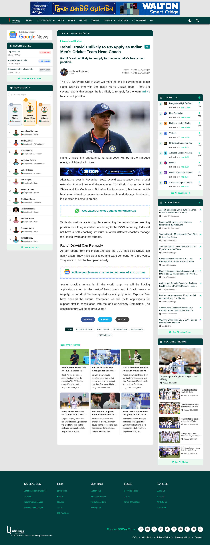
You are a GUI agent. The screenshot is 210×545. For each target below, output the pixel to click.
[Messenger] (180, 529)
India (145, 91)
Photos (83, 20)
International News (98, 502)
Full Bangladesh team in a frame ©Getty (190, 449)
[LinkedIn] (187, 529)
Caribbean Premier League (35, 491)
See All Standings (179, 193)
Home (29, 20)
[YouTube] (147, 529)
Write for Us (162, 502)
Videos (95, 20)
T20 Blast (28, 496)
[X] (160, 529)
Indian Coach (137, 329)
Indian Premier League (33, 502)
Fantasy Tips (96, 507)
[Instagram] (154, 529)
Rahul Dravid (103, 329)
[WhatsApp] (174, 529)
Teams (71, 20)
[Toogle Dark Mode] (190, 20)
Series (60, 507)
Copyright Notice (131, 491)
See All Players (32, 247)
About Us (161, 491)
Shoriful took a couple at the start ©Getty (190, 420)
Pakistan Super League (33, 507)
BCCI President (120, 329)
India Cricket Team (84, 329)
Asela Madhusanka (78, 71)
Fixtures (60, 502)
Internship (161, 507)
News (61, 20)
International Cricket (79, 33)
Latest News (96, 491)
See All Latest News (182, 332)
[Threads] (200, 529)
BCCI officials (105, 335)
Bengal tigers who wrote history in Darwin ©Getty (190, 434)
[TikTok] (167, 529)
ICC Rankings (139, 20)
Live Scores (62, 491)
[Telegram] (193, 529)
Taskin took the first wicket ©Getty (189, 391)
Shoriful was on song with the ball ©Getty (190, 405)
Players (123, 20)
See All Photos (181, 462)
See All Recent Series (31, 78)
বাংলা (152, 20)
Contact (160, 496)
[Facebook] (141, 529)
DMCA (127, 496)
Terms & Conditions (132, 502)
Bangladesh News (98, 496)
